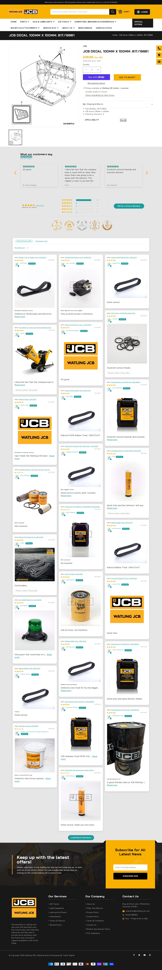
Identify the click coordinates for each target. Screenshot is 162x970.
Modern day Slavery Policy (98, 929)
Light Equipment (56, 908)
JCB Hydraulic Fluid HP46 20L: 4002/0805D (125, 382)
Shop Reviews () (41, 241)
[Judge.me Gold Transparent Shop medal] (57, 225)
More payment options (96, 83)
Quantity (86, 64)
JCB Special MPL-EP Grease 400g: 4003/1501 (126, 451)
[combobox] (79, 12)
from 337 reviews (26, 159)
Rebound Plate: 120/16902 (27, 399)
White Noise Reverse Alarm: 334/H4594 (78, 325)
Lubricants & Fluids (57, 912)
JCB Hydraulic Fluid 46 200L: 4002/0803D (125, 710)
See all (123, 120)
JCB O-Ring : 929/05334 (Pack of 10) (123, 313)
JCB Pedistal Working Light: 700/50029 (78, 257)
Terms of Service (57, 921)
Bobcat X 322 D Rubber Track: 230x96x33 (32, 257)
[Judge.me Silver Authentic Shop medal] (82, 225)
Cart (125, 11)
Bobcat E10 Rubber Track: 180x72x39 (31, 537)
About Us (90, 904)
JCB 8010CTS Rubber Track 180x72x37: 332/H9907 (81, 446)
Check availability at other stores (100, 95)
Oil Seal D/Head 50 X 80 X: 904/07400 (124, 578)
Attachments (55, 916)
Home (115, 35)
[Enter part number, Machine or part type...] (112, 12)
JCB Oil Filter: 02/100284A (74, 574)
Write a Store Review (129, 206)
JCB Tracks (54, 904)
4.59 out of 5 (40, 205)
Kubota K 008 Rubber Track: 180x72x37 (124, 257)
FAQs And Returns (94, 908)
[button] (118, 104)
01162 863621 (131, 915)
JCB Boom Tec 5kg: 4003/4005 (28, 726)
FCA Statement (93, 933)
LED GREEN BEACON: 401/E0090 (30, 600)
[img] (82, 157)
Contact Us (91, 925)
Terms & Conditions (95, 921)
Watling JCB (77, 969)
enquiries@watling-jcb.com (138, 911)
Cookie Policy (92, 916)
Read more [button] (20, 316)
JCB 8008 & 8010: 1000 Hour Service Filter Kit (34, 470)
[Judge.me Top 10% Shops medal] (107, 225)
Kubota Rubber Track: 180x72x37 (122, 523)
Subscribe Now (130, 876)
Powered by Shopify (88, 969)
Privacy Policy (92, 912)
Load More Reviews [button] (81, 837)
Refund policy (55, 925)
